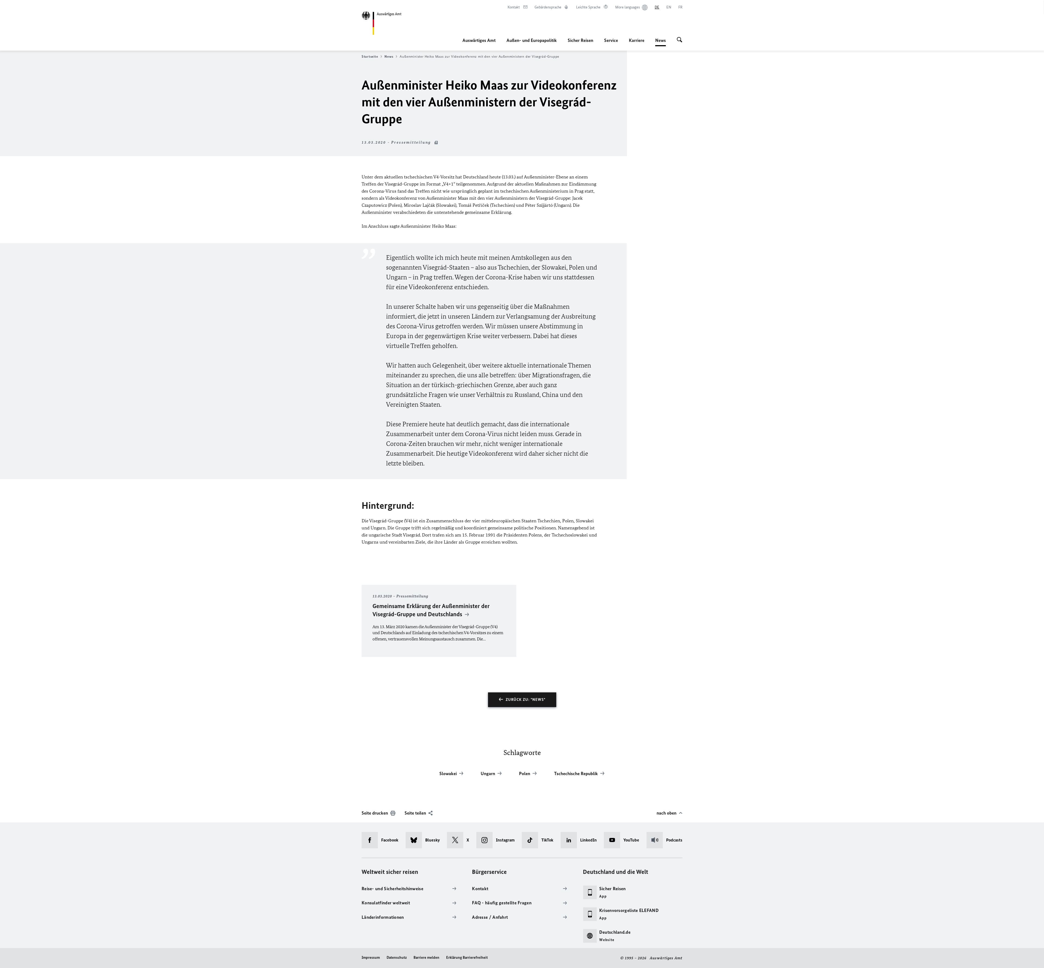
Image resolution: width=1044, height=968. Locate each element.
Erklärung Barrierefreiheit (467, 957)
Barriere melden (426, 957)
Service (611, 40)
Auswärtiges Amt (479, 40)
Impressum (371, 957)
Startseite (370, 56)
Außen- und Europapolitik (532, 40)
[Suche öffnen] (679, 40)
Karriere (636, 40)
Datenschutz (397, 957)
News (660, 42)
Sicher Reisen (580, 40)
